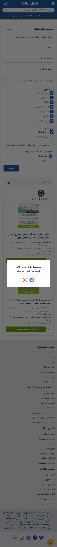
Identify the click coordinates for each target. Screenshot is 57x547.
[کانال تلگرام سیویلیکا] (31, 280)
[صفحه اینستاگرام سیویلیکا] (25, 280)
